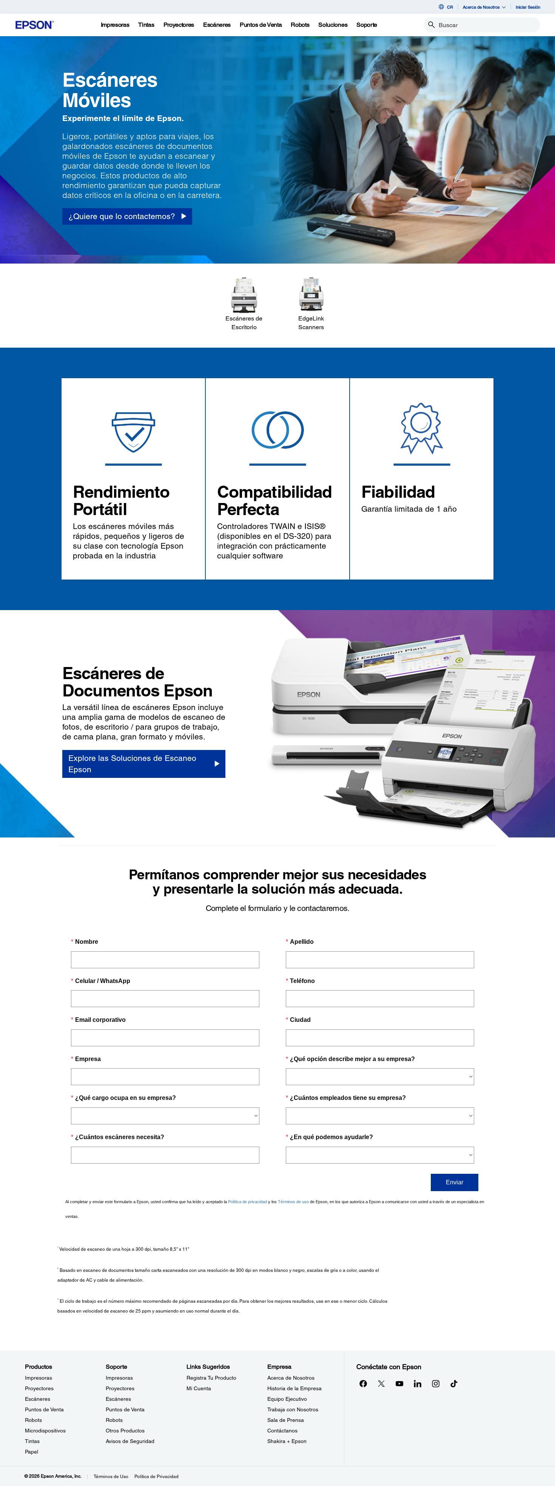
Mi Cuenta (199, 1388)
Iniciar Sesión (528, 7)
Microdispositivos (45, 1431)
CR (450, 7)
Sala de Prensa (285, 1420)
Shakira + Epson (287, 1441)
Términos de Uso (111, 1476)
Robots (33, 1420)
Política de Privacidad (156, 1476)
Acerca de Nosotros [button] (481, 7)
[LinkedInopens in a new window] (417, 1383)
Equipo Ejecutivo (287, 1399)
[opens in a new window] (454, 1383)
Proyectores (39, 1388)
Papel (31, 1452)
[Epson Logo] (34, 25)
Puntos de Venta (44, 1409)
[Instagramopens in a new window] (435, 1383)
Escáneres (37, 1399)
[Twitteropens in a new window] (381, 1383)
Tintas (32, 1441)
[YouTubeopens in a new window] (399, 1383)
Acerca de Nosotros (290, 1378)
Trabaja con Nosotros (292, 1409)
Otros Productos (125, 1431)
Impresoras (38, 1378)
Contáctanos (282, 1431)
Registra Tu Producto (211, 1378)
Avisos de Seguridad (130, 1441)
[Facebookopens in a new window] (363, 1383)
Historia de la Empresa (294, 1388)
